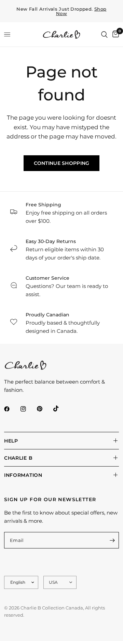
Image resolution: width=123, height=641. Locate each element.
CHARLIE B (18, 458)
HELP (11, 441)
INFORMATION (23, 475)
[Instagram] (28, 408)
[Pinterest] (44, 408)
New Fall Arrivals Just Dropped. (61, 11)
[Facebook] (11, 408)
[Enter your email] (112, 540)
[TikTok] (60, 408)
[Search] (104, 34)
